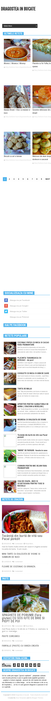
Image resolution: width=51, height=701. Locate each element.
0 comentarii (18, 562)
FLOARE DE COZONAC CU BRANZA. (19, 566)
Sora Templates (21, 698)
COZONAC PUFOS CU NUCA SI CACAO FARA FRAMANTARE (33, 343)
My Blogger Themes (36, 698)
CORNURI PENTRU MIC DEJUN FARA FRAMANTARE (32, 467)
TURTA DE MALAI (24, 388)
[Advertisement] (26, 18)
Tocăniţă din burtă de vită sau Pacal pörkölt (32, 436)
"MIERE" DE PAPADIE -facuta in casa (32, 450)
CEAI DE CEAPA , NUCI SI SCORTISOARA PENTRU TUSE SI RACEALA (30, 483)
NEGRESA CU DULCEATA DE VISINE (31, 419)
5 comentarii (18, 544)
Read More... (29, 544)
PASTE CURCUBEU (11, 636)
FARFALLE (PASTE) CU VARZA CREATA (20, 645)
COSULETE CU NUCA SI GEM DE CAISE (33, 373)
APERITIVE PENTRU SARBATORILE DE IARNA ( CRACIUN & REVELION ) (32, 405)
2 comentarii (18, 571)
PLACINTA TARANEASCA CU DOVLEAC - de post (29, 359)
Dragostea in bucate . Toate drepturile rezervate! (31, 695)
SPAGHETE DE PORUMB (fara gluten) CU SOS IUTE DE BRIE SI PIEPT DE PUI (23, 618)
